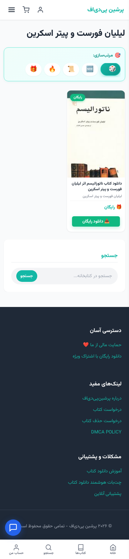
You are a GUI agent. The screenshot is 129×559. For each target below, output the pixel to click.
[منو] (11, 9)
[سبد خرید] (26, 9)
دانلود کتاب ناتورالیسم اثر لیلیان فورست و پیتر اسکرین (97, 186)
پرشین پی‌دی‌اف (105, 10)
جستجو (26, 276)
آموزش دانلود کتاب (104, 471)
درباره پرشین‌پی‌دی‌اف (101, 398)
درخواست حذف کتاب (101, 421)
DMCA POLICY (106, 432)
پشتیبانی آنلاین (107, 493)
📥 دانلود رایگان (96, 221)
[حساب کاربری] (40, 9)
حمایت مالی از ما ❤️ (102, 345)
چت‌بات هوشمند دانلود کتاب (94, 482)
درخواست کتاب (107, 409)
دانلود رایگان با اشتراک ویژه (97, 356)
